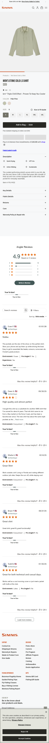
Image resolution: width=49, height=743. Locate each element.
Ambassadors (31, 664)
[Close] (46, 712)
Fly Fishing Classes (9, 683)
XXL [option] (34, 115)
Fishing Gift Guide (32, 680)
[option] (4, 103)
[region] (24, 726)
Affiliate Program (32, 655)
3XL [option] (42, 115)
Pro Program (30, 652)
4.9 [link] (6, 90)
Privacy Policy (17, 720)
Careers (29, 649)
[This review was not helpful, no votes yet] (44, 381)
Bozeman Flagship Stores (11, 677)
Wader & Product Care (10, 655)
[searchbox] (13, 310)
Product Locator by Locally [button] (10, 150)
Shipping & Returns (9, 649)
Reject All (24, 732)
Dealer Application (33, 667)
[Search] (33, 7)
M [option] (13, 115)
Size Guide (6, 658)
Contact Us (6, 646)
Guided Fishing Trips (9, 680)
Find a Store (30, 646)
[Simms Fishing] (7, 8)
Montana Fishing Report (11, 689)
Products (6, 75)
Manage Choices (24, 725)
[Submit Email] (45, 708)
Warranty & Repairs (9, 652)
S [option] (5, 115)
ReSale (28, 658)
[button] (13, 137)
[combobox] (38, 316)
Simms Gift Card (32, 677)
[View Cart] (42, 7)
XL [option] (27, 115)
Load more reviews (24, 620)
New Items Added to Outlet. (31, 1)
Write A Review (24, 283)
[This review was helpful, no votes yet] (40, 381)
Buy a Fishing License (10, 686)
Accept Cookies (24, 738)
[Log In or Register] (37, 7)
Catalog (29, 661)
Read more (19, 419)
